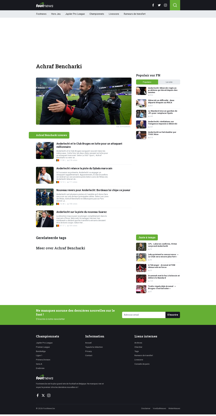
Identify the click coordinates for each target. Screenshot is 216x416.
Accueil (88, 343)
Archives (138, 343)
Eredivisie (40, 368)
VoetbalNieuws (159, 408)
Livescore (114, 14)
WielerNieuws (174, 408)
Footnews (41, 14)
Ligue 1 (39, 355)
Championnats (96, 14)
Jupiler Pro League (75, 14)
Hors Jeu (56, 14)
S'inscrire (172, 314)
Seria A (39, 364)
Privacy (88, 351)
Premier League (43, 347)
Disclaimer (145, 408)
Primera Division (43, 359)
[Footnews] (71, 376)
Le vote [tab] (169, 82)
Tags (136, 351)
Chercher (138, 347)
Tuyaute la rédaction (94, 347)
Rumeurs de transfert (134, 14)
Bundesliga (41, 351)
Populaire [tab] (147, 82)
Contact (88, 355)
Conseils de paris (141, 364)
